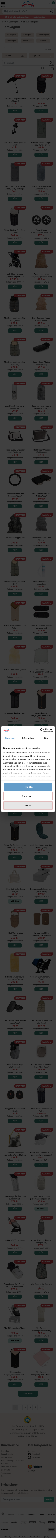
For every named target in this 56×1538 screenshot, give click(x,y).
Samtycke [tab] (10, 738)
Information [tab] (28, 738)
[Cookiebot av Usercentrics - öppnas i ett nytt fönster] (40, 730)
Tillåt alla (28, 786)
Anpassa (26, 796)
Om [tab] (46, 738)
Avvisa (28, 805)
